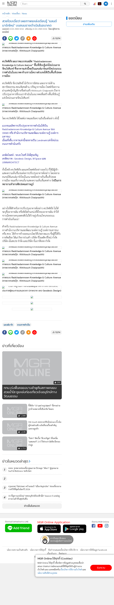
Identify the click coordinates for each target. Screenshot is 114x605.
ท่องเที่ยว (16, 13)
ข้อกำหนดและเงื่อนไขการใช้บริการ (63, 549)
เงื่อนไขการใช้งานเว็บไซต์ (71, 569)
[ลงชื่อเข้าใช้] (106, 3)
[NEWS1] (99, 3)
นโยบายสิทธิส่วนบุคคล (47, 572)
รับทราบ (101, 568)
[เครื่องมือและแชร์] (111, 4)
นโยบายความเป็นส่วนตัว (17, 549)
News (24, 13)
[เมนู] (3, 3)
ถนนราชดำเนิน (23, 324)
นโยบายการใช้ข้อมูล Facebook (93, 549)
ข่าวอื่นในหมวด (32, 506)
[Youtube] (100, 526)
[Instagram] (106, 526)
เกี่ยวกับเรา (52, 553)
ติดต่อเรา (63, 553)
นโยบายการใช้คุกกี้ (38, 549)
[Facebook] (93, 526)
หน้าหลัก (6, 13)
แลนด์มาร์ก (8, 324)
